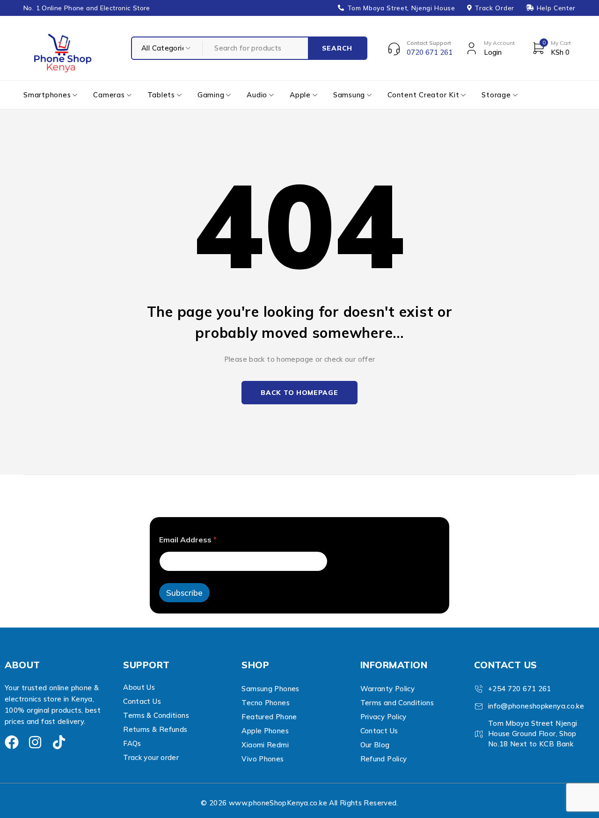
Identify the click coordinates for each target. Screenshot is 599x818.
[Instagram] (35, 742)
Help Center (556, 8)
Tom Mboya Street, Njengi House (401, 8)
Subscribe (184, 593)
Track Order (494, 8)
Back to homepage (299, 392)
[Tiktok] (59, 742)
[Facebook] (12, 742)
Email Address (188, 539)
